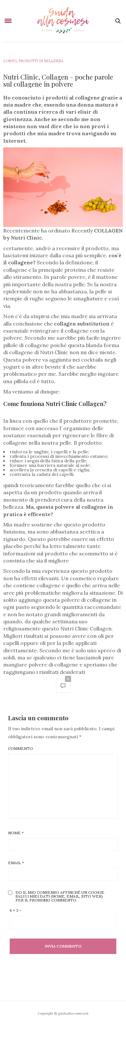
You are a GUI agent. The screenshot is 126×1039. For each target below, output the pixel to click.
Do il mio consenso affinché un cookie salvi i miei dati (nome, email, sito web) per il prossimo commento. (60, 896)
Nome (16, 833)
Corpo (9, 61)
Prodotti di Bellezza (40, 61)
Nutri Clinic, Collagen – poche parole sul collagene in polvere (58, 80)
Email (16, 863)
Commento (20, 749)
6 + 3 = (15, 910)
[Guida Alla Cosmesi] (63, 21)
